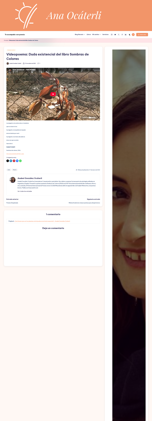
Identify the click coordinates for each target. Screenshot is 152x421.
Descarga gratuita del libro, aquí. (15, 153)
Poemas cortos (11, 50)
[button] (142, 34)
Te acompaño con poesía (15, 35)
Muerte (14, 169)
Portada (6, 40)
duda (9, 169)
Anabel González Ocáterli (30, 178)
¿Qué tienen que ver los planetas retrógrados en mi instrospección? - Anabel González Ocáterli (42, 221)
